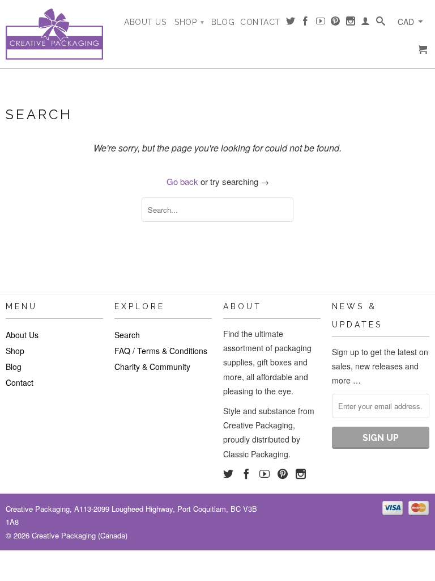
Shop (189, 22)
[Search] (381, 23)
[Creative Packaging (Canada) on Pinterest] (335, 23)
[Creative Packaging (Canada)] (54, 34)
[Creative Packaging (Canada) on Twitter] (291, 23)
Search (127, 334)
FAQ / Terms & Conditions (160, 350)
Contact (260, 22)
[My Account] (365, 23)
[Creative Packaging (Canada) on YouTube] (321, 23)
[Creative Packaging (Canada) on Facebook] (305, 23)
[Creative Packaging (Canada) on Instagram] (351, 23)
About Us (145, 22)
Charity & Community (152, 366)
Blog (222, 22)
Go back (182, 181)
